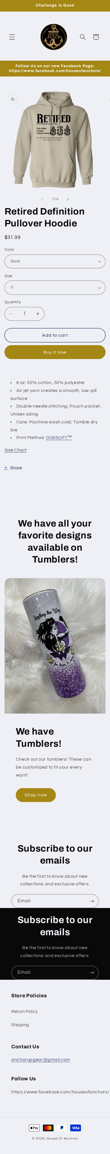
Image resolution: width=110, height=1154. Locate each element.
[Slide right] (67, 199)
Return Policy (24, 1011)
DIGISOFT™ (59, 437)
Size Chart (16, 450)
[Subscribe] (91, 901)
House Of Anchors (62, 1138)
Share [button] (16, 468)
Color (10, 250)
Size (8, 276)
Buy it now (55, 352)
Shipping (20, 1025)
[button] (11, 36)
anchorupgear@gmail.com (40, 1059)
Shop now (36, 795)
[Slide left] (42, 199)
